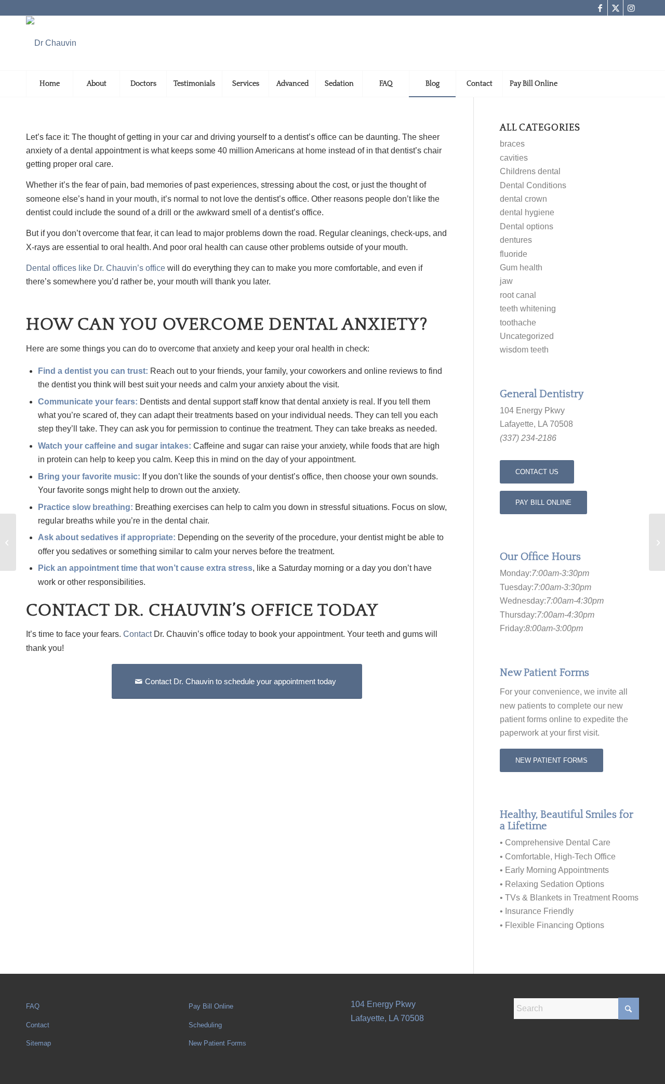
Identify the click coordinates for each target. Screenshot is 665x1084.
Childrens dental (530, 171)
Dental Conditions (533, 185)
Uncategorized (527, 336)
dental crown (523, 198)
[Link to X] (615, 8)
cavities (514, 157)
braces (512, 143)
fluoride (513, 254)
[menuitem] (49, 84)
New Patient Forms (217, 1043)
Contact (37, 1025)
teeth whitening (528, 308)
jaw (506, 281)
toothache (518, 322)
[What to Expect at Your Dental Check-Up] (8, 542)
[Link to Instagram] (631, 8)
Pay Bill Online (211, 1006)
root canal (518, 295)
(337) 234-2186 (528, 438)
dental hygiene (527, 212)
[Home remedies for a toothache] (657, 542)
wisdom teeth (524, 349)
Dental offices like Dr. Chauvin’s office (95, 268)
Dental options (526, 226)
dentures (516, 240)
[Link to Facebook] (599, 8)
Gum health (521, 267)
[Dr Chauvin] (51, 43)
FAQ (32, 1006)
